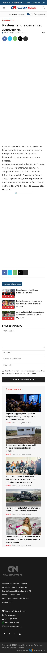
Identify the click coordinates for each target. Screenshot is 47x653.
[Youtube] (20, 634)
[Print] (25, 38)
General (8, 422)
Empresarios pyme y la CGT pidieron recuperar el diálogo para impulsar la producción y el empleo (20, 416)
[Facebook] (4, 38)
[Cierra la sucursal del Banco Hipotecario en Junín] (8, 293)
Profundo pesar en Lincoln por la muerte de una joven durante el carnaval (29, 304)
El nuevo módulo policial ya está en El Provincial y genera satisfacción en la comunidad (21, 448)
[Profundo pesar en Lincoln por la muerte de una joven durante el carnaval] (8, 304)
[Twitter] (10, 38)
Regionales (7, 20)
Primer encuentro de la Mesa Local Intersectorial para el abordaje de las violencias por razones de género (20, 479)
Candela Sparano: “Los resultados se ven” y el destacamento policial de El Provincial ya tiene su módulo (23, 539)
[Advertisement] (23, 68)
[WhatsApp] (15, 38)
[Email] (20, 38)
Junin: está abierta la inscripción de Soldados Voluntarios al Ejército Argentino (30, 315)
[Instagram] (9, 634)
